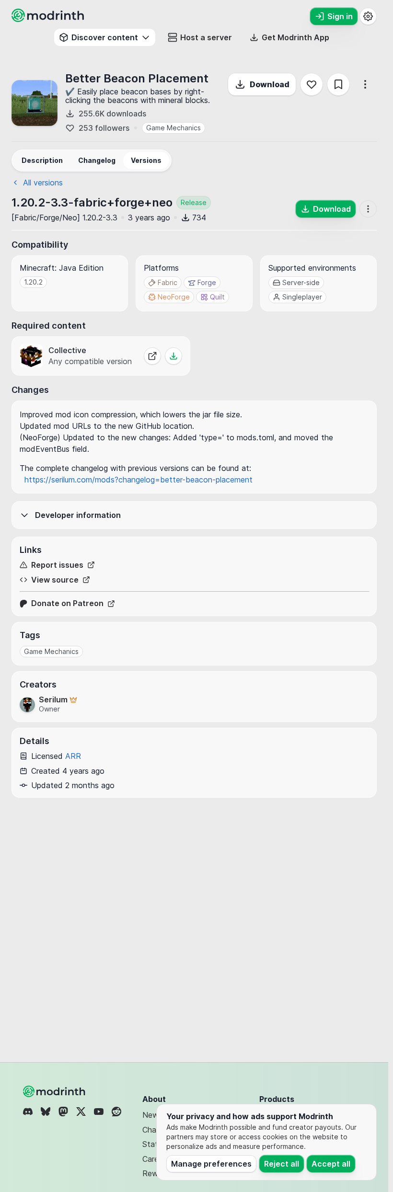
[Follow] (311, 84)
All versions (43, 182)
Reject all (281, 1164)
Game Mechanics (173, 128)
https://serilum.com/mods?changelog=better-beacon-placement (138, 479)
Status (154, 1144)
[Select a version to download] (173, 356)
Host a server (206, 37)
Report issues (57, 565)
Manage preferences (211, 1164)
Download (269, 84)
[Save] (338, 84)
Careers (155, 1159)
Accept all (331, 1164)
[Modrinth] (55, 1091)
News (152, 1115)
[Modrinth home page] (49, 19)
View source (55, 580)
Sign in (340, 16)
